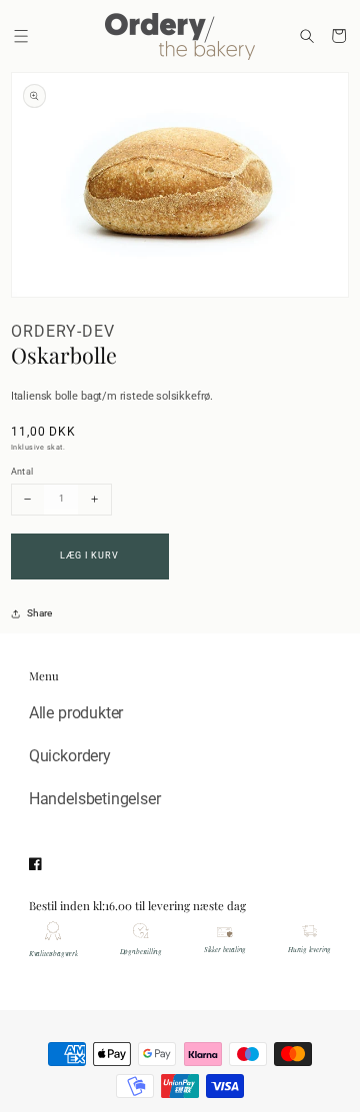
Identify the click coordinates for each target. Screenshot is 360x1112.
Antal (22, 471)
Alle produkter (76, 712)
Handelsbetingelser (95, 798)
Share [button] (39, 612)
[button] (22, 36)
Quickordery (70, 755)
